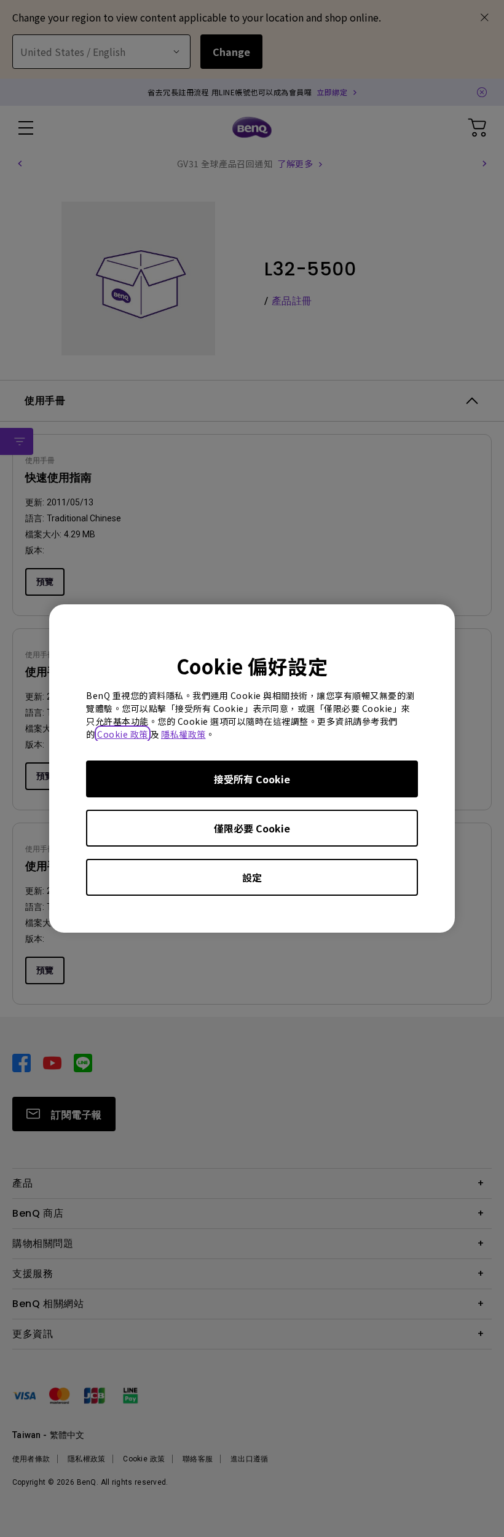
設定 (252, 877)
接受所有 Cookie (252, 779)
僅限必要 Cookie (252, 828)
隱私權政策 (183, 734)
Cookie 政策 (122, 734)
